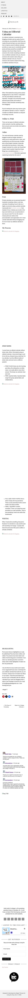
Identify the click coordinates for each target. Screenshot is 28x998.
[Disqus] (14, 731)
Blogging (19, 28)
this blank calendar (16, 208)
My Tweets (5, 967)
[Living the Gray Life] (14, 22)
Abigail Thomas (20, 993)
